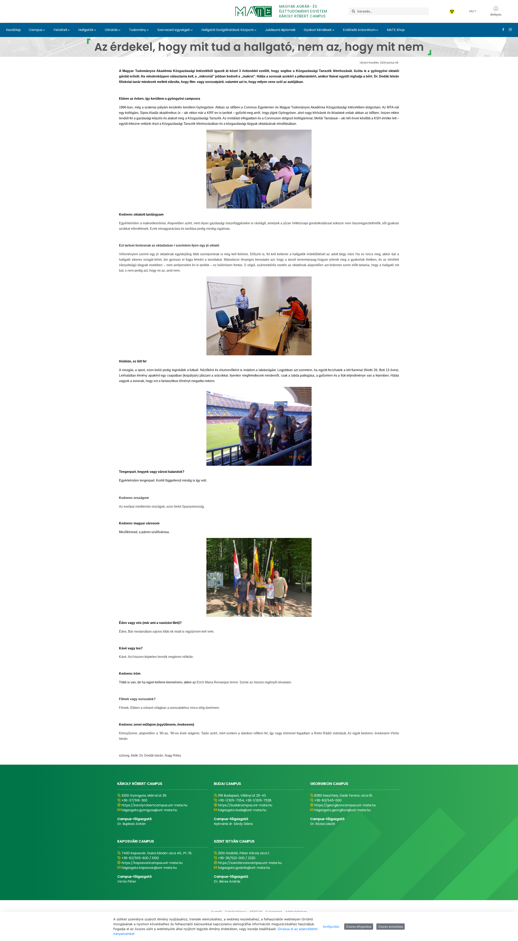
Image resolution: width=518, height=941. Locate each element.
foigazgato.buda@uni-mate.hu (242, 810)
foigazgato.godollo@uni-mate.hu (244, 867)
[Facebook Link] (502, 29)
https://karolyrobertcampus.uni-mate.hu (154, 805)
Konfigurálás (331, 926)
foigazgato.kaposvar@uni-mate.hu (149, 867)
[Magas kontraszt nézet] (452, 11)
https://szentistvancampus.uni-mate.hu (250, 863)
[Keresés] (353, 11)
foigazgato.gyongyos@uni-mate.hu (149, 810)
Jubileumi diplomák (280, 30)
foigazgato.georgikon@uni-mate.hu (342, 810)
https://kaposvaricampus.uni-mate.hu (152, 863)
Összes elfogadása (358, 926)
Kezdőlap (13, 30)
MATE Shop (396, 30)
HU (471, 11)
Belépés (495, 15)
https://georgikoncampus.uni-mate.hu (345, 805)
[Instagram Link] (509, 29)
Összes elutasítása (390, 926)
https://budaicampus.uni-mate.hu (245, 805)
